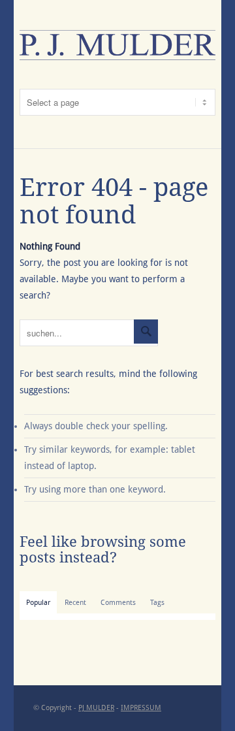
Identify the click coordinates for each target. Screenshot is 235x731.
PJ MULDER (96, 708)
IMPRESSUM (141, 708)
